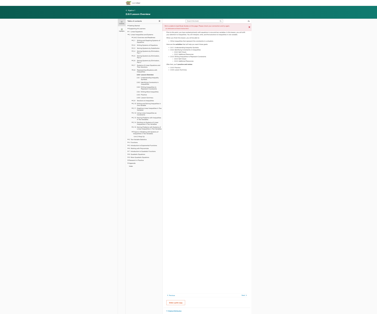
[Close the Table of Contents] (159, 21)
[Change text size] (248, 21)
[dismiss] (249, 27)
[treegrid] (144, 96)
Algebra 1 (131, 10)
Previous (172, 295)
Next (243, 295)
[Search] (220, 21)
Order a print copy (175, 303)
